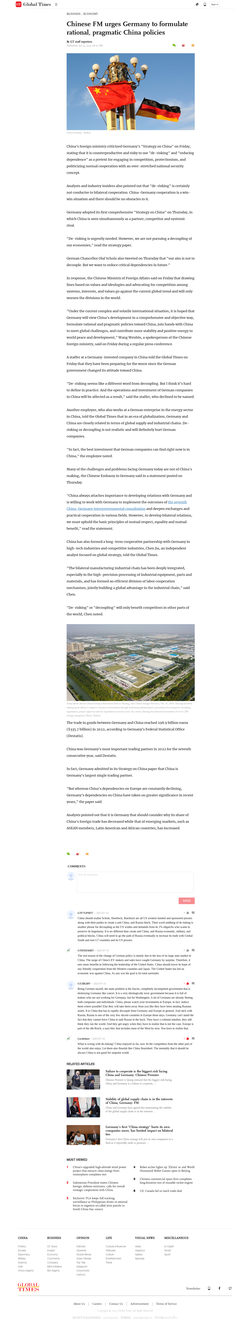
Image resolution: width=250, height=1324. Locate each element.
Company (52, 1262)
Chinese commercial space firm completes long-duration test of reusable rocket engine (166, 1180)
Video (138, 1246)
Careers (97, 1304)
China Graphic (26, 1270)
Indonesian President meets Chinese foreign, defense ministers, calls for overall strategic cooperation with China (99, 1186)
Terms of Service (166, 1304)
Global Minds (84, 1254)
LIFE (109, 1238)
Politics (22, 1246)
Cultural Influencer (116, 1246)
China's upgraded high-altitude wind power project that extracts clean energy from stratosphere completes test (99, 1170)
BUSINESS (74, 14)
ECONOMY (90, 14)
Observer (81, 1250)
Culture (110, 1254)
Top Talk (81, 1262)
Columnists (83, 1270)
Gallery (138, 1254)
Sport (167, 1254)
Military (22, 1258)
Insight (51, 1250)
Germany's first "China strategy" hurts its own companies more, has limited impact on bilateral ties (139, 1130)
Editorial (81, 1246)
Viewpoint (82, 1266)
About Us (79, 1304)
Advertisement (139, 1304)
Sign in (214, 4)
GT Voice (52, 1246)
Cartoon (81, 1274)
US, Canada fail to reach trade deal (161, 1191)
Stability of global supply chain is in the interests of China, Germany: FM (139, 1101)
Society (22, 1250)
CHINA (23, 1238)
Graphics (140, 1250)
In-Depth (169, 1246)
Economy (52, 1254)
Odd (20, 1266)
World (167, 1250)
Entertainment (113, 1258)
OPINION (83, 1238)
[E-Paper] (197, 4)
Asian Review (84, 1258)
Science (22, 1262)
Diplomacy (24, 1254)
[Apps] (203, 4)
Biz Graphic (53, 1270)
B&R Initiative (54, 1266)
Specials (139, 1258)
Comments (53, 1258)
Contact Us (116, 1304)
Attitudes (111, 1250)
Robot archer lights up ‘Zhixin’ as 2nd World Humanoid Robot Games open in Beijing (167, 1168)
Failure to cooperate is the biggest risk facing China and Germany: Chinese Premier (136, 1073)
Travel (109, 1262)
